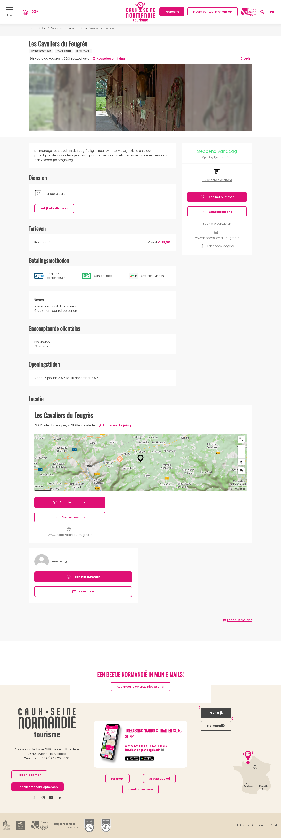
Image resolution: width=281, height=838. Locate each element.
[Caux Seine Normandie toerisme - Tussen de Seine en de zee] (140, 12)
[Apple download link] (132, 758)
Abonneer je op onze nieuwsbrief (140, 687)
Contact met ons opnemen (37, 787)
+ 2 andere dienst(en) (217, 180)
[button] (262, 11)
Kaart (273, 825)
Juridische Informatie (250, 825)
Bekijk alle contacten (217, 224)
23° (35, 12)
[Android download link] (147, 758)
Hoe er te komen (29, 775)
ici (162, 750)
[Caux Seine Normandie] (47, 722)
